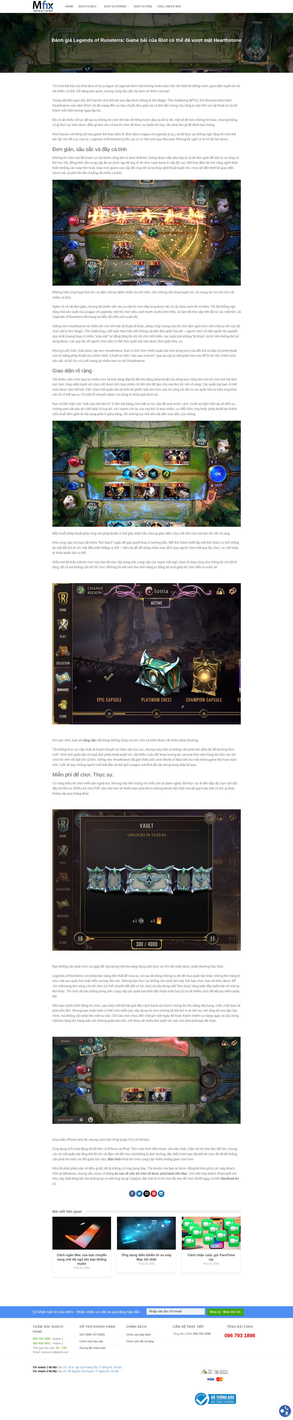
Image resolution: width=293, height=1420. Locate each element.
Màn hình (114, 1159)
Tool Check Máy (169, 6)
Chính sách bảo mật (91, 1341)
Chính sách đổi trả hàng (140, 1341)
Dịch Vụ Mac (87, 6)
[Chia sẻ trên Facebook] (132, 1193)
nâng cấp (89, 740)
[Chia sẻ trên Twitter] (139, 1193)
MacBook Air (230, 1178)
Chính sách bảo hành (138, 1334)
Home (69, 6)
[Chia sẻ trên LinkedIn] (161, 1193)
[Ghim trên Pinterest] (153, 1193)
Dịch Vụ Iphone (115, 6)
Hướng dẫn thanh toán (93, 1347)
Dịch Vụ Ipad (143, 6)
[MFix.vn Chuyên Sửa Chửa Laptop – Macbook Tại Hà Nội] (46, 6)
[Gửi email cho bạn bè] (146, 1193)
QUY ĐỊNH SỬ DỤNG (92, 1334)
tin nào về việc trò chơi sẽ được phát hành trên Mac (151, 1173)
